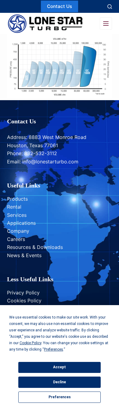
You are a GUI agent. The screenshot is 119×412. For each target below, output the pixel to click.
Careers (16, 239)
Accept (59, 367)
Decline (59, 382)
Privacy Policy (23, 293)
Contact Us (59, 6)
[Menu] (106, 23)
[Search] (109, 6)
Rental (14, 207)
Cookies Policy (24, 300)
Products (17, 199)
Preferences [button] (53, 349)
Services (17, 215)
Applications (21, 223)
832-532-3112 (40, 153)
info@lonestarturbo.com (50, 162)
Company (18, 231)
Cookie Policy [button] (30, 343)
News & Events (24, 255)
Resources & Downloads (35, 247)
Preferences (60, 397)
